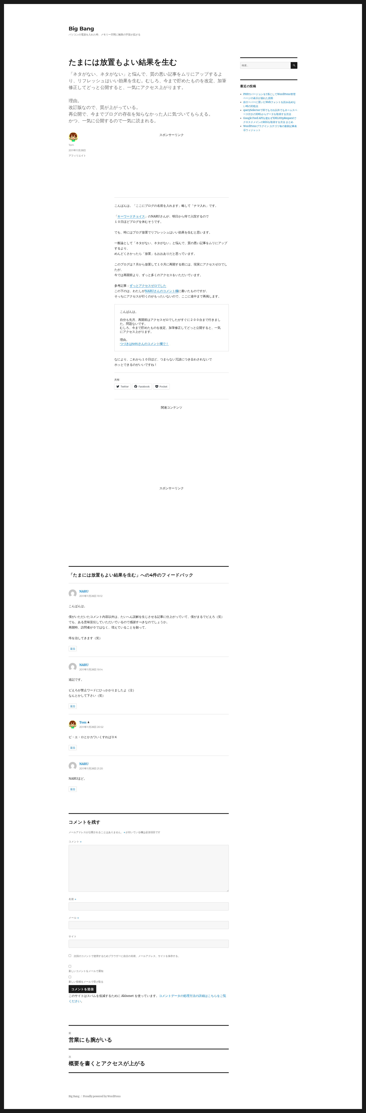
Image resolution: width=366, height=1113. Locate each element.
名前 (72, 899)
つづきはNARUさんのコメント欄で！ (144, 343)
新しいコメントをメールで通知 (86, 970)
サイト (73, 936)
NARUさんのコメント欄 (161, 291)
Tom (71, 144)
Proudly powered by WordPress (102, 1096)
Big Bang (81, 28)
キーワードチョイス (131, 216)
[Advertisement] (172, 165)
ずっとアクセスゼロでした (148, 285)
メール (74, 917)
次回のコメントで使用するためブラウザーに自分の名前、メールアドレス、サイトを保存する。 (127, 956)
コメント (75, 841)
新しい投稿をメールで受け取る (86, 981)
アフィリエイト (77, 155)
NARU (83, 591)
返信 (72, 648)
